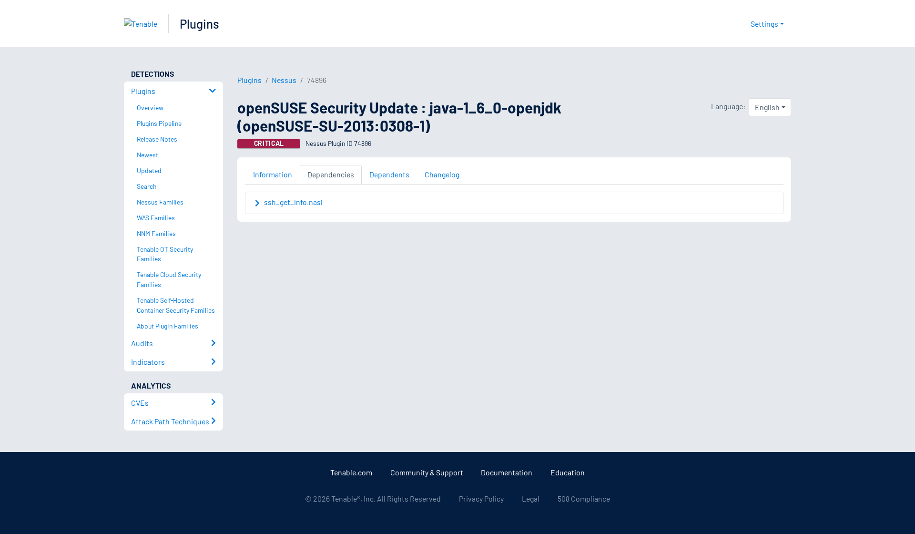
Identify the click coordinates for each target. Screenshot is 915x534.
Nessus (284, 79)
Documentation (506, 472)
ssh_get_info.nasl (293, 201)
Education (567, 472)
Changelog (442, 174)
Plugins (199, 23)
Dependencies (330, 174)
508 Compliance (584, 498)
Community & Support (426, 472)
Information (272, 174)
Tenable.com (351, 472)
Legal (530, 498)
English (767, 107)
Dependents (389, 174)
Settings (764, 23)
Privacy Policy (481, 498)
